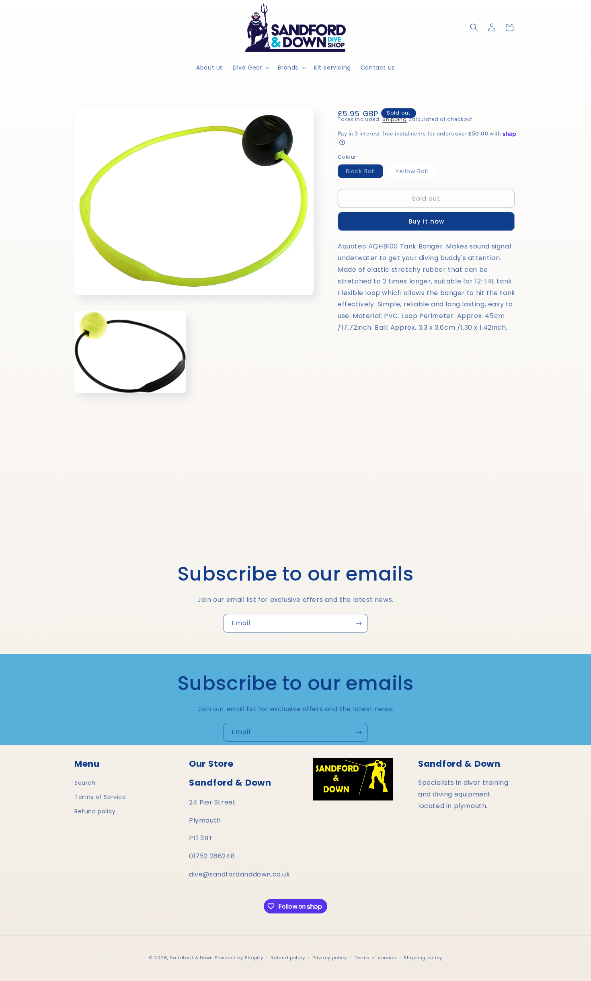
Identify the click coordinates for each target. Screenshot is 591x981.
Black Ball (364, 172)
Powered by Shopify (239, 957)
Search (85, 783)
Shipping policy (423, 957)
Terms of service (375, 957)
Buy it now (426, 221)
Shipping (394, 119)
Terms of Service (100, 797)
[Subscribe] (358, 623)
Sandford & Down (191, 957)
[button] (250, 67)
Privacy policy (329, 957)
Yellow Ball (415, 172)
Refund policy (95, 811)
